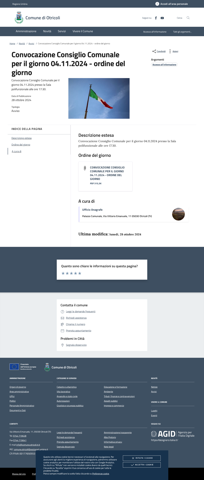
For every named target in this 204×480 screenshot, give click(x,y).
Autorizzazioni (63, 401)
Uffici (12, 396)
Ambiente (108, 391)
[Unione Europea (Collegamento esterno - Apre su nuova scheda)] (24, 367)
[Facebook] (154, 17)
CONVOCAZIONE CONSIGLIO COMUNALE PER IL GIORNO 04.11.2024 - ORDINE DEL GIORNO (107, 173)
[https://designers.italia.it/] (172, 434)
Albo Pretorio (110, 437)
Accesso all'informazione (154, 31)
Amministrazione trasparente (118, 432)
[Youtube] (161, 17)
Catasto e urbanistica (66, 387)
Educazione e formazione (115, 387)
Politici (13, 401)
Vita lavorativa (63, 391)
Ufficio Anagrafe (92, 209)
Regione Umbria (19, 4)
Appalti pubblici (111, 401)
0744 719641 (19, 440)
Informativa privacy (113, 442)
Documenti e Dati (18, 410)
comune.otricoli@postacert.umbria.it (31, 449)
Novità (22, 43)
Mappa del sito (19, 474)
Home (12, 43)
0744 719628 (19, 436)
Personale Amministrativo (22, 405)
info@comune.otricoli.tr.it (28, 445)
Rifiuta (144, 457)
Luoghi (154, 410)
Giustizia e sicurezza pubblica (70, 405)
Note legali (109, 446)
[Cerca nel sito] (188, 17)
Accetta (144, 464)
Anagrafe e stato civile (67, 396)
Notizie (154, 387)
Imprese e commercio (114, 405)
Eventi (154, 415)
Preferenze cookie (100, 473)
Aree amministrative (19, 391)
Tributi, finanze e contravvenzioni (119, 396)
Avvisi (31, 43)
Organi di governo (18, 387)
